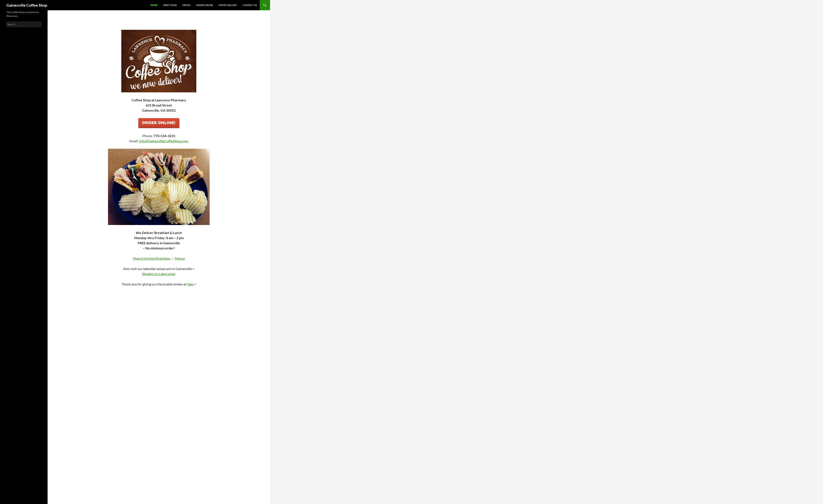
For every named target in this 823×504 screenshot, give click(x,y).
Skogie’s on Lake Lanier (159, 274)
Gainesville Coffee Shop (26, 5)
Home (154, 5)
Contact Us (250, 5)
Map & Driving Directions (151, 258)
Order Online (204, 5)
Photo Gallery (228, 5)
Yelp (190, 284)
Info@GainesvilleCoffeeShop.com (163, 141)
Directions (170, 5)
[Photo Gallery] (159, 187)
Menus (186, 5)
